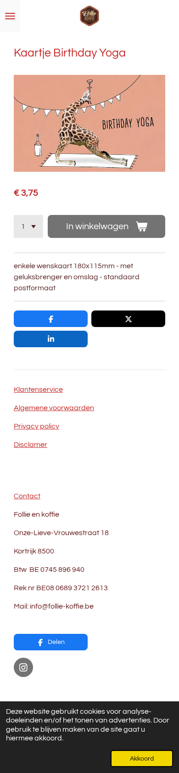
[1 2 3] (28, 226)
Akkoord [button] (142, 758)
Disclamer (30, 444)
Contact (27, 496)
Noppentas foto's (42, 690)
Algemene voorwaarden (54, 408)
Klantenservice (38, 389)
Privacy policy (36, 426)
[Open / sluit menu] (10, 16)
